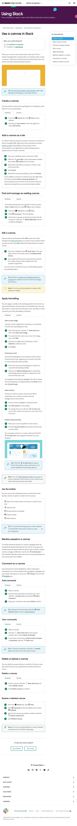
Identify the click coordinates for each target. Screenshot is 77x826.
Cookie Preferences (47, 811)
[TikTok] (48, 770)
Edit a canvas (57, 48)
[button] (17, 748)
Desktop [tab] (8, 113)
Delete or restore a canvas (61, 61)
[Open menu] (74, 3)
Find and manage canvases (61, 45)
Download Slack (19, 811)
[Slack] (7, 811)
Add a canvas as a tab (59, 42)
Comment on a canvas (60, 58)
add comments (16, 241)
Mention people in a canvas (61, 55)
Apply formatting (58, 52)
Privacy (31, 811)
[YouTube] (44, 770)
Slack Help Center (8, 28)
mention (32, 545)
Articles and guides (33, 3)
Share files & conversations (32, 28)
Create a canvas (58, 38)
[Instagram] (32, 770)
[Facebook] (36, 770)
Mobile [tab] (18, 113)
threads (38, 571)
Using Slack (18, 28)
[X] (40, 770)
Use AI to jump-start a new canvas (23, 91)
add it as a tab (7, 146)
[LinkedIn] (28, 770)
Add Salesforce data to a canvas (29, 477)
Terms (37, 811)
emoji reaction (30, 612)
